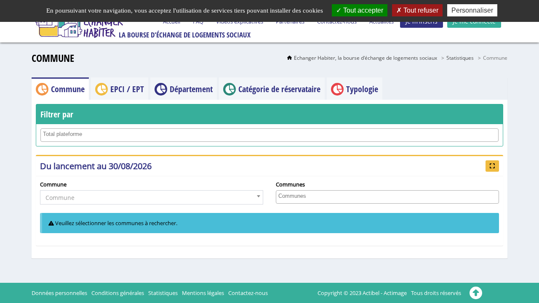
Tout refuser (420, 10)
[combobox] (269, 135)
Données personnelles (59, 293)
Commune (53, 184)
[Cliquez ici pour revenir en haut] (476, 293)
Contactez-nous (248, 293)
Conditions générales (117, 293)
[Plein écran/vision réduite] (492, 166)
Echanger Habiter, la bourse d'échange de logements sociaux (365, 57)
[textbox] (151, 198)
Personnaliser (472, 10)
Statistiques (460, 57)
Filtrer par (56, 114)
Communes (290, 184)
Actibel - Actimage (385, 293)
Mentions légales (203, 293)
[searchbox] (270, 134)
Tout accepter (362, 10)
